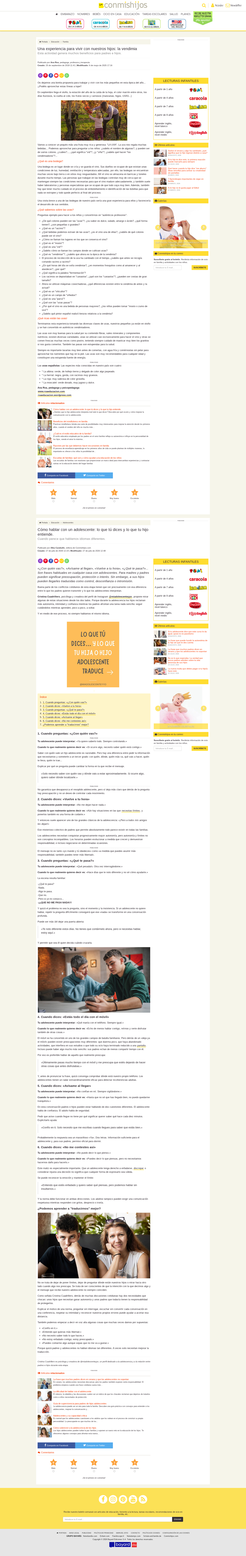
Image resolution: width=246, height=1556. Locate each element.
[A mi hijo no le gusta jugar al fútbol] (160, 190)
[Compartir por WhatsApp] (66, 75)
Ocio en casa (112, 14)
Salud (174, 14)
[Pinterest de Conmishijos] (45, 75)
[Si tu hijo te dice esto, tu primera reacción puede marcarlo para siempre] (160, 162)
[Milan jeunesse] (134, 1545)
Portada (44, 42)
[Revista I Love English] (198, 133)
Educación (132, 14)
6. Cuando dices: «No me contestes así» (64, 721)
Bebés (97, 14)
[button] (158, 227)
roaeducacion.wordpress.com (54, 395)
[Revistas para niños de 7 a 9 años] (126, 24)
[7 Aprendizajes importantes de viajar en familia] (160, 181)
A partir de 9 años (164, 115)
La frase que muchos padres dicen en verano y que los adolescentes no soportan (91, 1379)
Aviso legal (74, 1533)
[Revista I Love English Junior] (198, 124)
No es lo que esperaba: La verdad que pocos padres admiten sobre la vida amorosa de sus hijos (185, 660)
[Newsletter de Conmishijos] (61, 75)
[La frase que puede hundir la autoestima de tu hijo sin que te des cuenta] (160, 643)
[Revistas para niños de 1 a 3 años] (75, 24)
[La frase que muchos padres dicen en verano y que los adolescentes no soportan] (45, 1383)
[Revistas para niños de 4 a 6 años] (101, 24)
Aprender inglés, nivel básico (163, 125)
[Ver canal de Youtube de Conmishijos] (56, 75)
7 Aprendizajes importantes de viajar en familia (186, 180)
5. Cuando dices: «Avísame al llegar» (63, 717)
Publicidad (86, 1533)
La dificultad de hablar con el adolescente (72, 1391)
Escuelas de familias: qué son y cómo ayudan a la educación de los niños (87, 458)
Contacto (135, 1533)
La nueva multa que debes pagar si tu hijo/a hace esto (188, 669)
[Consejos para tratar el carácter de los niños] (181, 226)
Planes (185, 14)
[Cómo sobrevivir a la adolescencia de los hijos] (45, 1432)
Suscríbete (199, 267)
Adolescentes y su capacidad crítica (70, 1415)
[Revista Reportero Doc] (198, 116)
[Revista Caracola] (198, 99)
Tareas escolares (154, 14)
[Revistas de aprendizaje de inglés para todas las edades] (177, 24)
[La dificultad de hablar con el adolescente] (45, 1395)
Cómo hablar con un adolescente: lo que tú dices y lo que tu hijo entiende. (87, 409)
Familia (65, 42)
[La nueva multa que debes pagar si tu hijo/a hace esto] (160, 671)
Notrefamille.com (90, 1536)
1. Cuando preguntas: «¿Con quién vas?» (65, 702)
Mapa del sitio (122, 1533)
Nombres (83, 14)
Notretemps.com (134, 1536)
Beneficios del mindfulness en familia (70, 421)
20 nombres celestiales (181, 726)
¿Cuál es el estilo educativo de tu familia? (72, 433)
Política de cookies (151, 1533)
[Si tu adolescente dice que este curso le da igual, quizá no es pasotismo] (160, 634)
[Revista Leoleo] (198, 107)
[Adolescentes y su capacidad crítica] (45, 1420)
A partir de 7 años (164, 106)
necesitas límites (131, 810)
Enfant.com (104, 1536)
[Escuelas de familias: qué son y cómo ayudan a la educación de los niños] (45, 462)
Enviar (177, 1519)
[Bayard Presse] (120, 1545)
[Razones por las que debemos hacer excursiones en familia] (45, 450)
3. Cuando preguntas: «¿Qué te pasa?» (64, 709)
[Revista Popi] (198, 90)
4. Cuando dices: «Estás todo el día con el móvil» (69, 713)
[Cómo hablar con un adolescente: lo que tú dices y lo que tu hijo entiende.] (45, 413)
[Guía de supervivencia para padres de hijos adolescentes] (45, 1408)
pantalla (141, 1045)
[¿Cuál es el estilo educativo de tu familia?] (45, 438)
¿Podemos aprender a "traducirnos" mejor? (66, 724)
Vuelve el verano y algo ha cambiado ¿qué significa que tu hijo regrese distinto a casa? (187, 152)
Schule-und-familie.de (152, 1536)
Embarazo (67, 14)
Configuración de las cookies (176, 1533)
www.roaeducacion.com (51, 391)
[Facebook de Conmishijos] (51, 75)
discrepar (139, 1168)
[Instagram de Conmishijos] (40, 75)
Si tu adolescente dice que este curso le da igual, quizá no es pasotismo (187, 632)
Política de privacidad (103, 1533)
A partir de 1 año (163, 89)
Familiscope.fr (118, 1536)
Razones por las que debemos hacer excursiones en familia (81, 445)
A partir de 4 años (164, 97)
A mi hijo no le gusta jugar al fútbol (183, 188)
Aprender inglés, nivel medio (163, 133)
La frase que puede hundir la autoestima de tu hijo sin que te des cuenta (187, 641)
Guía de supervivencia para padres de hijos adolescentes (79, 1403)
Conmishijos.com (171, 1536)
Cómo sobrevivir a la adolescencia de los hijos (74, 1428)
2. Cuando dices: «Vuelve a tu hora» (62, 706)
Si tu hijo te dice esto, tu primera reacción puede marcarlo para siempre (186, 160)
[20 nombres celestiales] (181, 707)
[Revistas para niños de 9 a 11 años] (152, 24)
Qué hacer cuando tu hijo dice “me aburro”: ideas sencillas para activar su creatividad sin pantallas (187, 170)
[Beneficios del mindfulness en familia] (45, 425)
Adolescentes (68, 523)
